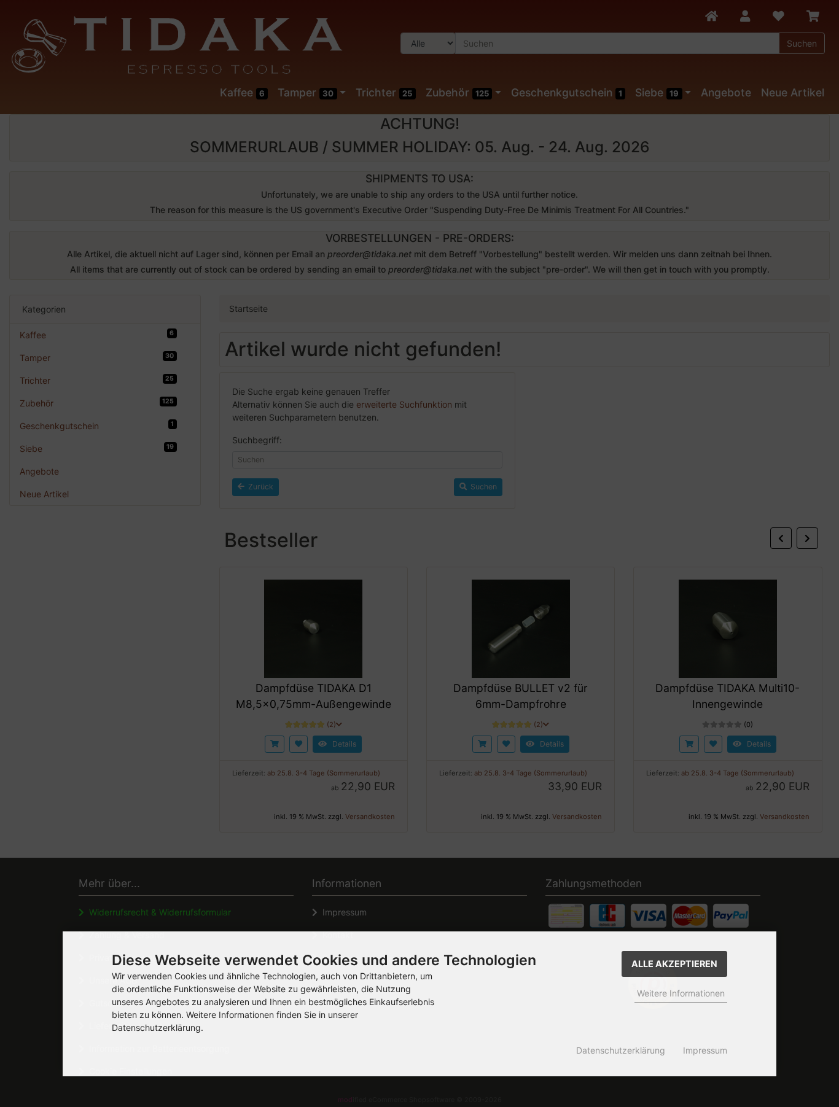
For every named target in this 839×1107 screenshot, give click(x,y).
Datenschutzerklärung (620, 1050)
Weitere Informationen (681, 993)
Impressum (705, 1050)
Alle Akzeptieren (674, 963)
